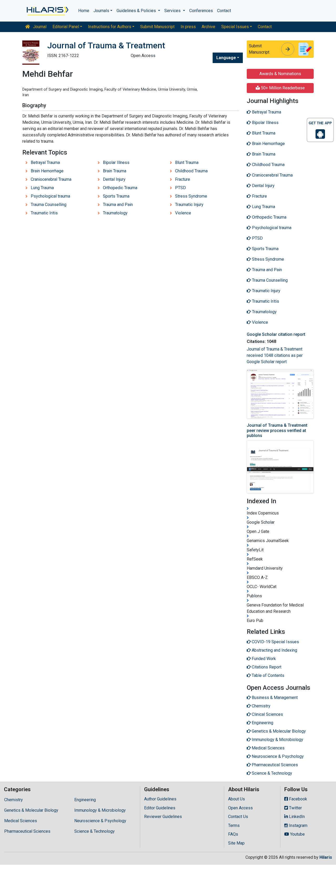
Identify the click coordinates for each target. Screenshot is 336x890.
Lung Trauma (42, 187)
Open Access (240, 807)
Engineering (85, 799)
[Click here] (47, 10)
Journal (39, 26)
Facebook (297, 798)
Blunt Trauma (186, 162)
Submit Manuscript (157, 26)
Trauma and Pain (118, 204)
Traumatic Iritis (44, 212)
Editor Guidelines (159, 807)
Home (83, 10)
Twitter (295, 807)
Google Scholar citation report (276, 334)
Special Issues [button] (235, 26)
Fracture (182, 179)
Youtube (297, 834)
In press (188, 26)
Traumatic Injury (189, 204)
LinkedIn (296, 816)
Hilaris (325, 857)
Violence (183, 212)
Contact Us (238, 816)
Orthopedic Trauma (120, 187)
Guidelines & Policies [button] (137, 10)
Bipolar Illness (116, 162)
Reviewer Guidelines (163, 816)
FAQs (233, 834)
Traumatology (115, 212)
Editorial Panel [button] (65, 26)
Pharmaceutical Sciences (27, 831)
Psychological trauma (50, 196)
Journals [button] (101, 10)
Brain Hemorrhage (47, 170)
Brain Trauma (114, 170)
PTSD (180, 187)
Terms (234, 825)
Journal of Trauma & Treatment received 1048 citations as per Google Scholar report (275, 355)
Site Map (236, 843)
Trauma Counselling (48, 204)
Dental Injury (114, 179)
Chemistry (13, 799)
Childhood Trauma (191, 170)
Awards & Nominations (280, 73)
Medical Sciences (20, 820)
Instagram (297, 825)
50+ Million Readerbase (282, 87)
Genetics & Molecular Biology (31, 810)
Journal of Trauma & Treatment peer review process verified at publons (277, 430)
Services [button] (173, 10)
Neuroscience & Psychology (100, 820)
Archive (208, 26)
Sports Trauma (116, 196)
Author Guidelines (160, 798)
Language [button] (226, 57)
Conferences (201, 10)
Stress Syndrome (191, 196)
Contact (224, 10)
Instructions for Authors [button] (109, 26)
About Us (236, 798)
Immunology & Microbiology (100, 810)
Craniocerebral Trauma (51, 179)
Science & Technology (94, 831)
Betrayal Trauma (45, 162)
